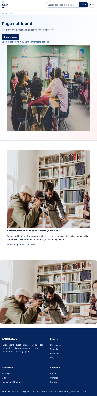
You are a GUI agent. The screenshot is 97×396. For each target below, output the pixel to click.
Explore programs (10, 41)
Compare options (40, 41)
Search (83, 5)
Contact (54, 378)
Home (4, 13)
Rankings (6, 373)
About (53, 373)
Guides (5, 378)
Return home (10, 37)
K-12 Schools (26, 41)
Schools (54, 349)
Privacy (53, 382)
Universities (55, 345)
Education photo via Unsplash (21, 244)
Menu (92, 5)
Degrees (54, 357)
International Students (12, 382)
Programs (54, 353)
